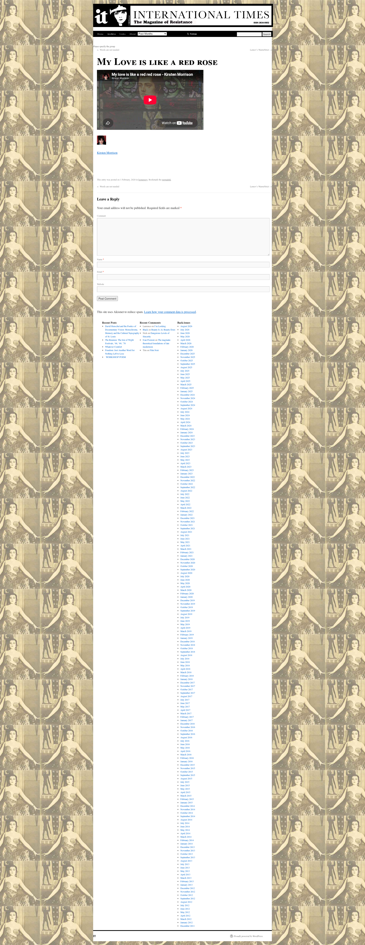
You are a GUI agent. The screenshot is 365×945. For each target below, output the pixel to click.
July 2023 (184, 452)
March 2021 (185, 548)
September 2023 (187, 446)
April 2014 (185, 833)
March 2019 (185, 631)
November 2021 (187, 521)
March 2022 (185, 507)
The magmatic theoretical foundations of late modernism (157, 343)
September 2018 (187, 651)
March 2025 (185, 384)
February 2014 (187, 840)
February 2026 (187, 346)
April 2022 (185, 504)
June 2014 (185, 826)
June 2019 (185, 620)
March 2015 (185, 795)
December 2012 (187, 888)
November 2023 (187, 439)
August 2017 (186, 696)
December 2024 (187, 394)
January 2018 (186, 679)
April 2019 (185, 627)
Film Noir (154, 350)
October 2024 (186, 401)
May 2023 (185, 459)
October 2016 (186, 730)
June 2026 (185, 332)
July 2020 (184, 576)
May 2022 (185, 500)
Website (100, 284)
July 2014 (184, 822)
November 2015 (187, 768)
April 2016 (185, 751)
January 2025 (186, 391)
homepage (143, 179)
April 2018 (185, 668)
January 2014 (186, 843)
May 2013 (185, 870)
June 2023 (185, 456)
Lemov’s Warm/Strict (261, 49)
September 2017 (187, 692)
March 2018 (185, 672)
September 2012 (187, 898)
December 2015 (187, 764)
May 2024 (185, 418)
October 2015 (186, 771)
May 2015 (185, 788)
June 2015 (185, 785)
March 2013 (185, 877)
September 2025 (187, 363)
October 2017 (186, 689)
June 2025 (185, 374)
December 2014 (187, 805)
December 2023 (187, 435)
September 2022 (187, 487)
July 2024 (184, 411)
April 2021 (185, 545)
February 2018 (187, 675)
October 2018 (186, 648)
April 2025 (185, 380)
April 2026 (185, 339)
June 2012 (185, 908)
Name (100, 259)
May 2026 (185, 336)
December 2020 (187, 559)
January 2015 (186, 802)
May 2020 (185, 583)
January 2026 (186, 350)
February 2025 (187, 387)
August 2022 (186, 490)
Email (100, 271)
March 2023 (185, 466)
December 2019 (187, 600)
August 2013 (186, 860)
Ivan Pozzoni (149, 339)
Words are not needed (108, 49)
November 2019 (187, 603)
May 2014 (185, 829)
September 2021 (187, 528)
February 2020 (187, 593)
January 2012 (186, 922)
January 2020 (186, 596)
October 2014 (186, 812)
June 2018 (185, 661)
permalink (166, 179)
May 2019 (185, 624)
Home (100, 34)
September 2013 (187, 857)
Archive (111, 34)
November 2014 (187, 809)
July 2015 (184, 781)
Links (122, 34)
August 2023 (186, 449)
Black (145, 329)
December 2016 (187, 723)
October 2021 (186, 524)
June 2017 (185, 703)
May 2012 (185, 912)
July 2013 (184, 864)
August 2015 (186, 778)
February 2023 (187, 470)
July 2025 (184, 370)
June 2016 (185, 744)
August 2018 (186, 655)
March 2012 (185, 918)
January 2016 (186, 761)
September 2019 (187, 610)
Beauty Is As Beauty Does (163, 329)
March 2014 (185, 836)
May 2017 (185, 706)
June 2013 (185, 867)
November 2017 (187, 685)
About (132, 34)
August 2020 (186, 572)
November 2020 (187, 562)
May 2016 (185, 747)
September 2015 (187, 775)
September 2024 (187, 404)
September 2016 (187, 733)
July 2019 (184, 617)
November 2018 (187, 644)
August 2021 (186, 531)
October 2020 (186, 565)
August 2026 (186, 326)
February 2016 (187, 757)
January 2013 (186, 884)
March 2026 (185, 343)
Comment (101, 215)
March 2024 (185, 425)
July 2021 (184, 535)
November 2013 (187, 850)
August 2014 (186, 819)
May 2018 (185, 665)
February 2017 (187, 716)
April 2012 (185, 915)
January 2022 (186, 514)
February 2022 (187, 511)
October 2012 (186, 894)
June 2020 (185, 579)
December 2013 (187, 846)
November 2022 (187, 480)
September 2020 (187, 569)
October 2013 (186, 853)
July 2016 (184, 740)
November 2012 (187, 891)
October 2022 (186, 483)
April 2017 (185, 709)
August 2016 (186, 737)
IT (94, 936)
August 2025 (186, 367)
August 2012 (186, 901)
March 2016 (185, 754)
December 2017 (187, 682)
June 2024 (185, 415)
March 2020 (185, 589)
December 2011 (187, 925)
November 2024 (187, 398)
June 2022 (185, 497)
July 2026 (184, 329)
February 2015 (187, 799)
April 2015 (185, 792)
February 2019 (187, 634)
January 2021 (186, 555)
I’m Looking (160, 326)
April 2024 (185, 422)
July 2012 (184, 905)
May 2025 (185, 377)
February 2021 (187, 552)
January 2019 (186, 637)
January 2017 (186, 720)
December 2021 (187, 518)
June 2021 (185, 538)
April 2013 (185, 874)
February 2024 (187, 428)
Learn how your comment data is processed (170, 312)
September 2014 (187, 816)
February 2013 (187, 881)
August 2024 (186, 408)
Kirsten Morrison (107, 153)
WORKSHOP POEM (115, 356)
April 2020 (185, 586)
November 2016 (187, 727)
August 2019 (186, 613)
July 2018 (184, 658)
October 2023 (186, 442)
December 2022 (187, 476)
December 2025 (187, 353)
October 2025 (186, 360)
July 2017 (184, 699)
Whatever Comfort (113, 346)
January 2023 (186, 473)
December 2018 (187, 641)
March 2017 (185, 713)
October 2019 (186, 607)
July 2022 (184, 494)
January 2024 (186, 432)
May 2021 (185, 542)
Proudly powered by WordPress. (248, 936)
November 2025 (187, 356)
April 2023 (185, 463)
